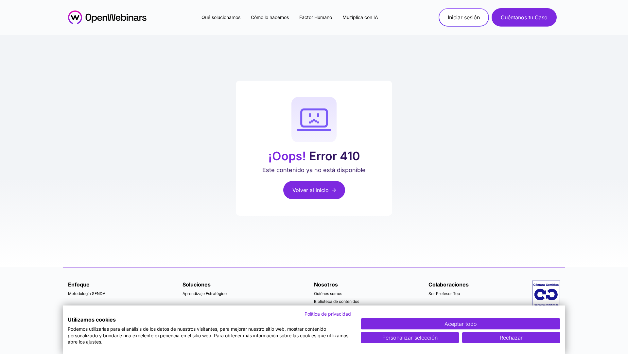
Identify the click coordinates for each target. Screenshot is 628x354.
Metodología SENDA (86, 293)
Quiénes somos (328, 293)
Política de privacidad (328, 314)
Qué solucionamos (220, 17)
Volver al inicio (310, 190)
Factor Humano (315, 17)
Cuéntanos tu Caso (524, 17)
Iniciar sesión (464, 17)
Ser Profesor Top (444, 293)
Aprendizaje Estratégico (205, 293)
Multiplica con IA (360, 17)
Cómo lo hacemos (270, 17)
